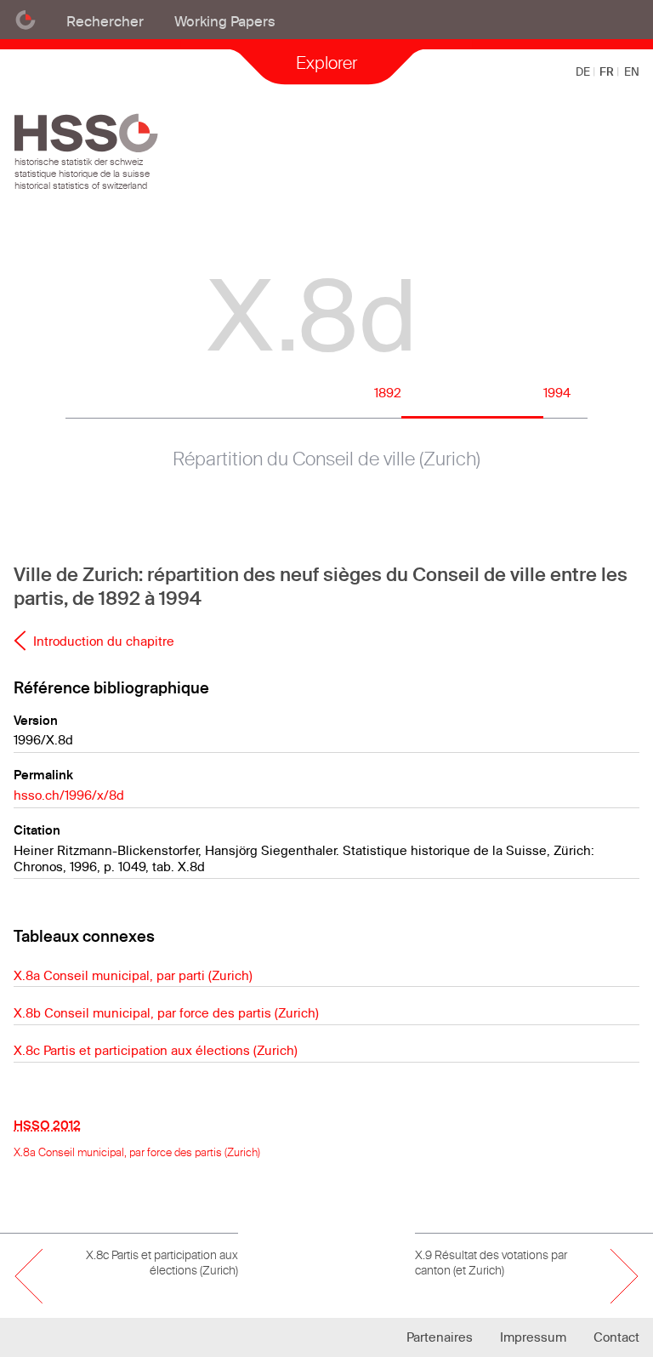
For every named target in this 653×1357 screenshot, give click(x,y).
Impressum (533, 1337)
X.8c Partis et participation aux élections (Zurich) (156, 1050)
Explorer (326, 62)
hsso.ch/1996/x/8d (69, 795)
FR (607, 71)
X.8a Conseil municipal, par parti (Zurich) (133, 975)
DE (584, 71)
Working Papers (224, 21)
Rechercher (105, 21)
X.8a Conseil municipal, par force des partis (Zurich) (137, 1152)
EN (631, 71)
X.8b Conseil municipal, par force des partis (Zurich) (166, 1013)
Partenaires (439, 1337)
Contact (616, 1337)
